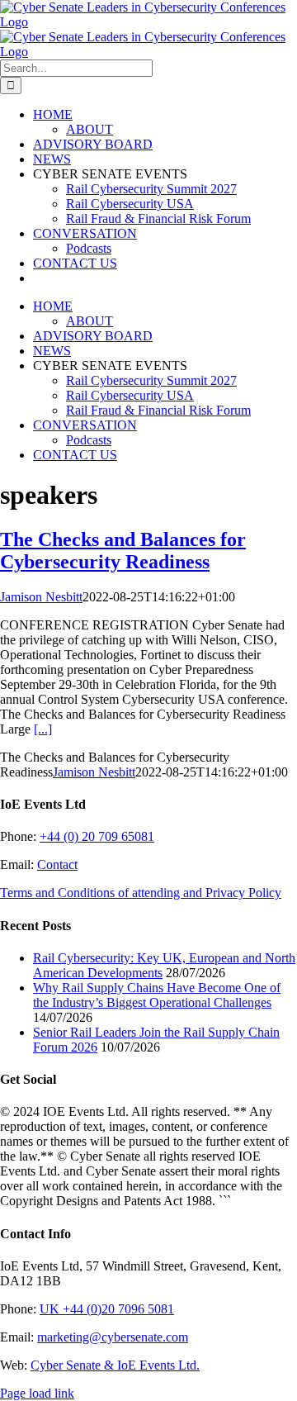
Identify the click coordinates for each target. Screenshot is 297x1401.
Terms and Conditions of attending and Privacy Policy (140, 893)
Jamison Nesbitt (41, 597)
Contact (57, 864)
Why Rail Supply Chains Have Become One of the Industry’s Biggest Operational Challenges (156, 995)
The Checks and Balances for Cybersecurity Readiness (123, 550)
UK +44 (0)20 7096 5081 (107, 1309)
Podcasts (88, 248)
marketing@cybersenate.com (112, 1337)
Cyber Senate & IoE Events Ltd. (115, 1365)
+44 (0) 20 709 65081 (97, 836)
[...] (43, 729)
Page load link (37, 1393)
